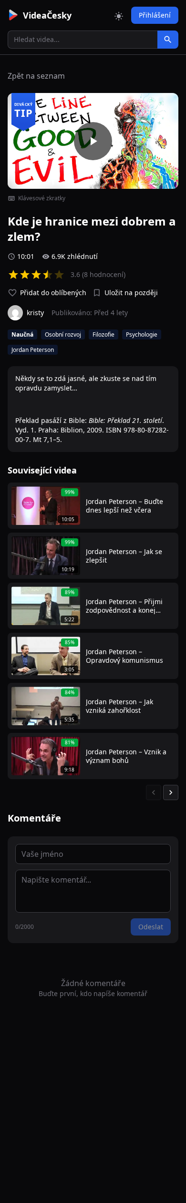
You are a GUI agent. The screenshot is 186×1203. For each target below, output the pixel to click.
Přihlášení (155, 15)
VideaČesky (47, 15)
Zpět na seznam (36, 76)
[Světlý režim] (118, 15)
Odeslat (150, 926)
